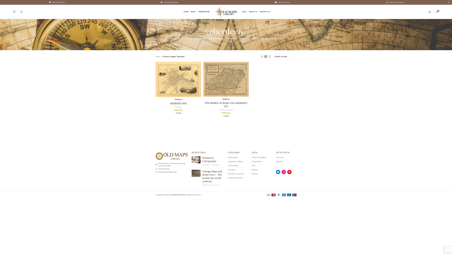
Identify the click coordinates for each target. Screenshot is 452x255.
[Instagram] (284, 172)
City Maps (178, 107)
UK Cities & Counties (226, 110)
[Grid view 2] (262, 56)
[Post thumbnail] (196, 161)
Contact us (280, 157)
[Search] (21, 11)
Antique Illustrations (235, 178)
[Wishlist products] (14, 11)
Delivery (255, 170)
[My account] (429, 11)
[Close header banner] (449, 2)
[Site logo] (226, 12)
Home (158, 56)
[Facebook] (278, 172)
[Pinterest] (289, 172)
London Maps (233, 157)
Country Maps (233, 166)
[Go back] (206, 31)
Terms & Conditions (259, 157)
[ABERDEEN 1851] (178, 79)
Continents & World (235, 161)
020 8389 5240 (164, 169)
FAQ (253, 166)
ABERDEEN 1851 (178, 103)
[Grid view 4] (269, 56)
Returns (255, 174)
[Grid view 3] (266, 56)
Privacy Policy (257, 161)
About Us (279, 161)
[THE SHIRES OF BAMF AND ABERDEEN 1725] (226, 79)
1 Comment (215, 165)
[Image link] (172, 156)
